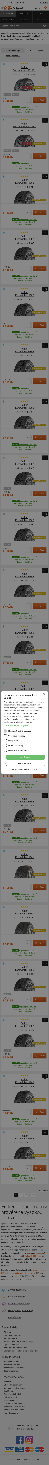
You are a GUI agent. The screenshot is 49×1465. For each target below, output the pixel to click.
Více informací (27, 722)
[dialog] (24, 732)
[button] (24, 726)
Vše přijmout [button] (25, 757)
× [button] (44, 694)
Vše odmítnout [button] (25, 763)
